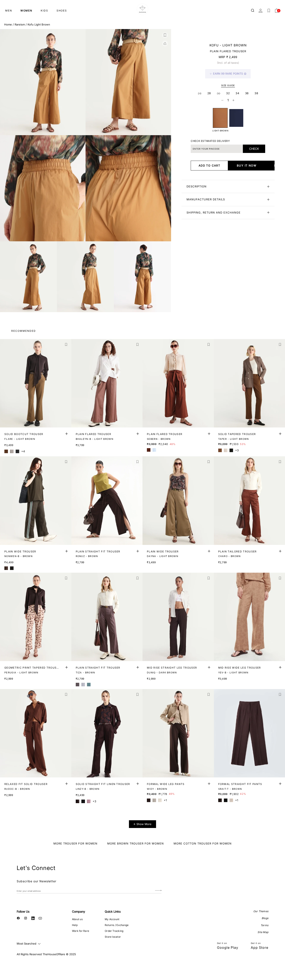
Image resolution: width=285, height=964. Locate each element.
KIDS (44, 10)
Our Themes (260, 911)
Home (8, 24)
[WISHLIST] (268, 11)
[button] (165, 35)
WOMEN (26, 10)
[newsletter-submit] (158, 890)
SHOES (62, 10)
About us (77, 919)
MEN (8, 10)
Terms (264, 925)
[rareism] (142, 9)
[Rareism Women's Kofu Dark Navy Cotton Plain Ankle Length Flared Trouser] (236, 118)
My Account (112, 919)
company (78, 911)
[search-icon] (253, 11)
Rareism (20, 24)
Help (75, 925)
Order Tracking (114, 930)
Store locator (113, 936)
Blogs (265, 918)
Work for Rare (80, 930)
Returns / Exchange (117, 925)
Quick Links (113, 911)
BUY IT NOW (246, 165)
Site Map (262, 932)
